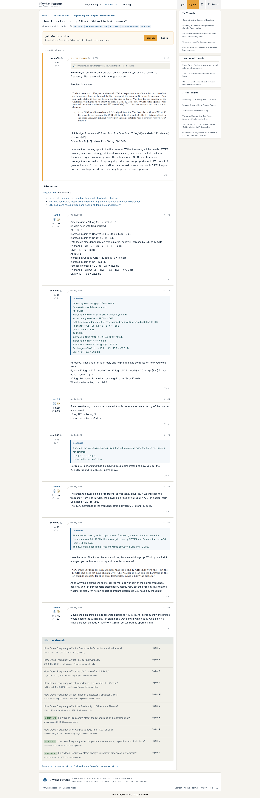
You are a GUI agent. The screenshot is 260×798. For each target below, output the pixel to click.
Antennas (114, 26)
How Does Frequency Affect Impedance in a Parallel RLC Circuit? (81, 683)
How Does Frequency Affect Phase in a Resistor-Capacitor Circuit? (81, 694)
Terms (195, 788)
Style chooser (50, 788)
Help (211, 788)
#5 (168, 435)
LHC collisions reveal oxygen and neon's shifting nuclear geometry (85, 204)
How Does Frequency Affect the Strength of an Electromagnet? (94, 717)
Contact (178, 788)
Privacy (203, 788)
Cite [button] (165, 175)
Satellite (145, 26)
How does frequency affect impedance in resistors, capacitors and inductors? (101, 741)
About (187, 788)
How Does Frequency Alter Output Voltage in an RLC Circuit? (78, 729)
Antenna (78, 26)
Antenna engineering (96, 26)
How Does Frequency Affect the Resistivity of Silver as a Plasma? (81, 706)
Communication (130, 26)
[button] (100, 4)
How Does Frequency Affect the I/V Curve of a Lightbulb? (76, 671)
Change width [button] (69, 788)
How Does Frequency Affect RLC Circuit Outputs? (72, 659)
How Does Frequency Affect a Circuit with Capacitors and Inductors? (83, 648)
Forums (109, 4)
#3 (168, 290)
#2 (168, 215)
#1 (168, 58)
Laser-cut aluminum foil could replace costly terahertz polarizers (83, 198)
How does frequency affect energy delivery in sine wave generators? (97, 752)
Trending (126, 4)
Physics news (50, 192)
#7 (168, 522)
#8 (168, 607)
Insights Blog (91, 4)
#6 (168, 486)
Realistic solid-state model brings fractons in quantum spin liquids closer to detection (95, 201)
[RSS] (217, 787)
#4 (168, 399)
